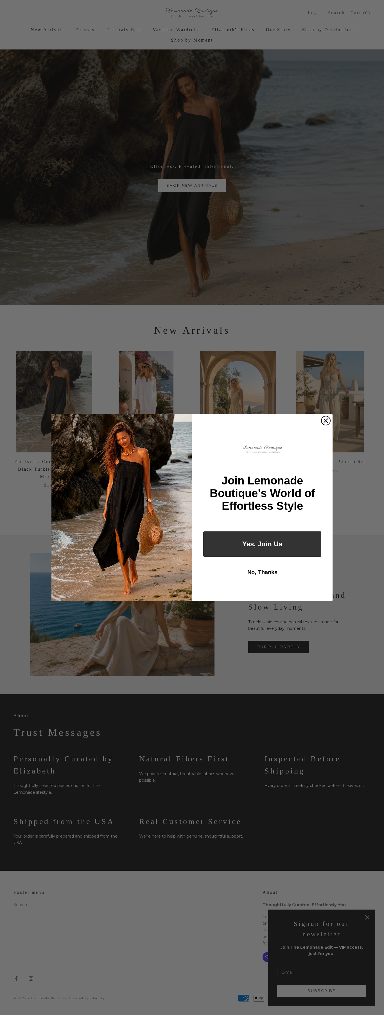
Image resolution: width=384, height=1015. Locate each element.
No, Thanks (262, 572)
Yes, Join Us (262, 544)
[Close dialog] (325, 420)
